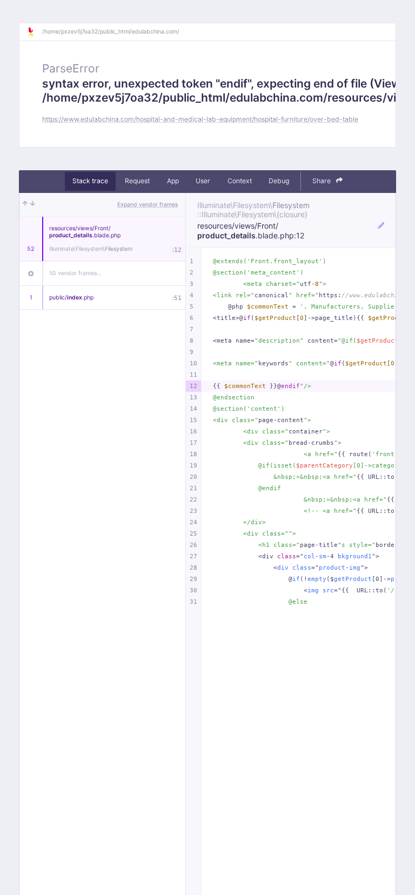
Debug (279, 181)
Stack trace (90, 181)
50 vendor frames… (75, 273)
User (203, 181)
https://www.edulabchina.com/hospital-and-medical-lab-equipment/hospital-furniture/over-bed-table (200, 119)
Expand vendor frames (147, 204)
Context (239, 181)
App (173, 181)
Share (322, 181)
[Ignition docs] (34, 32)
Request (137, 181)
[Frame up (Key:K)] (25, 205)
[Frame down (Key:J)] (33, 205)
